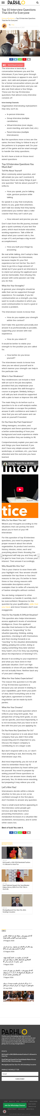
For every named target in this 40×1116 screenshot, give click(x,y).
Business (11, 18)
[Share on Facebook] (11, 59)
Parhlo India (33, 1101)
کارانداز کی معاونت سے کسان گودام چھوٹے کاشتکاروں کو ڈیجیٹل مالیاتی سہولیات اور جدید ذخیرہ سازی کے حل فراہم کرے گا (17, 959)
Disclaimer (21, 1109)
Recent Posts (7, 844)
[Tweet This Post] (16, 59)
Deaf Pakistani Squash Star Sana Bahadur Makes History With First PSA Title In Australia (19, 1060)
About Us (12, 1101)
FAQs (17, 1101)
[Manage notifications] (4, 1111)
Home (4, 18)
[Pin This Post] (24, 59)
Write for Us (30, 1109)
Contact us (24, 1101)
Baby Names (32, 1104)
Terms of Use (32, 1106)
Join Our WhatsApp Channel (15, 1105)
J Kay (12, 25)
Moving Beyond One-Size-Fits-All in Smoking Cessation (19, 1064)
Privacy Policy (12, 1109)
